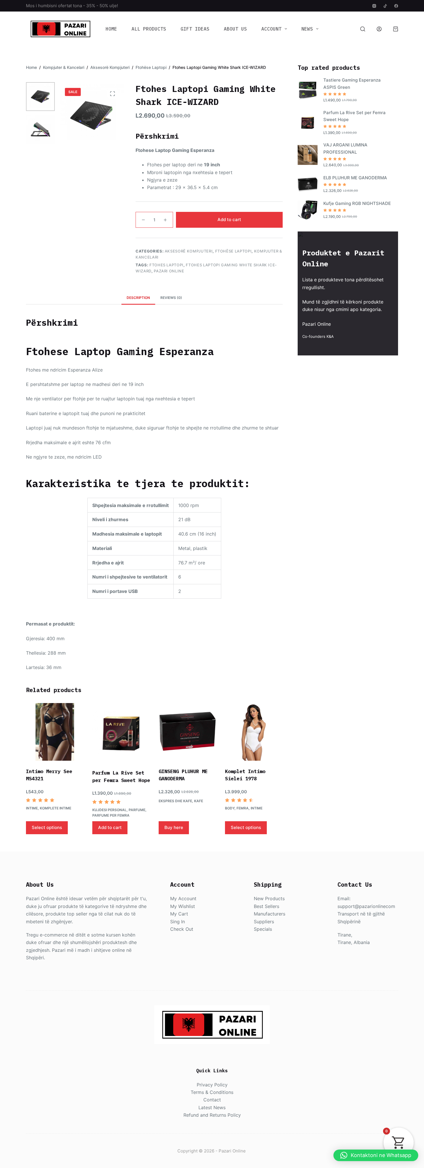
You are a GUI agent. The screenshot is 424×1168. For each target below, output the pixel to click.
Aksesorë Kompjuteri (189, 251)
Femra (243, 808)
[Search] (362, 29)
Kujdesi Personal (109, 810)
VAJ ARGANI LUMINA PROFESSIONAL (345, 148)
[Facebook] (396, 6)
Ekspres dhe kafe (175, 801)
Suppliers (264, 921)
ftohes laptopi (166, 265)
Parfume (137, 810)
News (307, 29)
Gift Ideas (195, 29)
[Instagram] (374, 6)
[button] (375, 1155)
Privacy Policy (212, 1085)
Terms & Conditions (212, 1092)
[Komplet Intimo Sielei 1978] (254, 732)
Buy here (173, 827)
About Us (235, 29)
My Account (183, 898)
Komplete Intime (55, 808)
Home (111, 29)
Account (271, 29)
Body (229, 808)
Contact (212, 1100)
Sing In (177, 921)
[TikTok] (385, 6)
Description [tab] (138, 297)
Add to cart (229, 219)
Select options (47, 827)
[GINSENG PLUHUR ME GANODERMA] (187, 732)
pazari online (169, 271)
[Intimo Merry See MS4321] (55, 732)
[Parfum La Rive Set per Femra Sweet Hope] (121, 732)
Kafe (198, 801)
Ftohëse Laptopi (233, 251)
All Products (149, 29)
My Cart (179, 914)
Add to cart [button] (110, 827)
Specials (263, 929)
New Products (269, 898)
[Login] (379, 29)
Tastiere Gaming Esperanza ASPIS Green (352, 83)
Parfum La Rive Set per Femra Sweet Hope (354, 116)
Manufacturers (269, 914)
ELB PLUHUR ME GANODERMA (355, 177)
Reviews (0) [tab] (171, 297)
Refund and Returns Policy (212, 1115)
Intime (32, 808)
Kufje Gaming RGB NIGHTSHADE (357, 203)
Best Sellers (266, 906)
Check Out (181, 929)
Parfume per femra (111, 815)
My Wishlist (182, 906)
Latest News (212, 1107)
